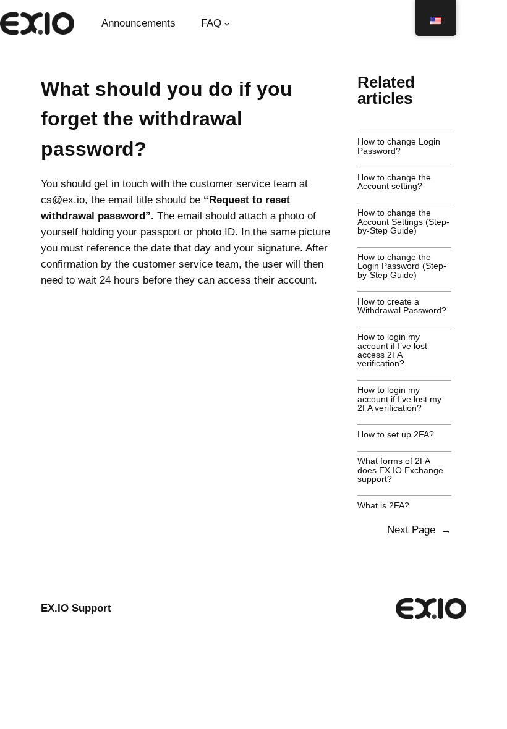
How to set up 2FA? (395, 434)
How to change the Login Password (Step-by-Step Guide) (401, 266)
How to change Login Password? (398, 146)
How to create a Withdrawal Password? (401, 306)
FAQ (211, 23)
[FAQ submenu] (227, 23)
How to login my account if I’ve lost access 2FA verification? (392, 350)
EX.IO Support (76, 608)
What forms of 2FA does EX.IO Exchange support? (400, 470)
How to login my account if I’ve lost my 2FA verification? (399, 399)
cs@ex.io (63, 200)
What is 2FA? (383, 505)
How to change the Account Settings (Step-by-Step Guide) (403, 221)
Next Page (419, 530)
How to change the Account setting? (394, 182)
